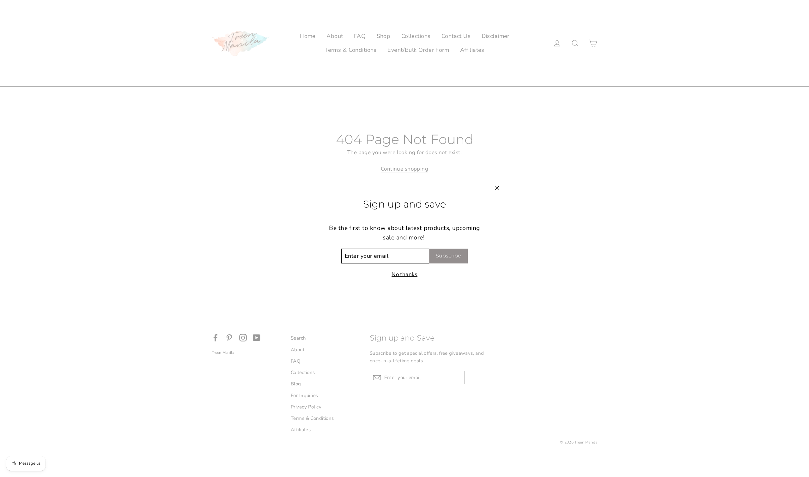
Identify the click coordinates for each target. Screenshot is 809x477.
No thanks (404, 274)
